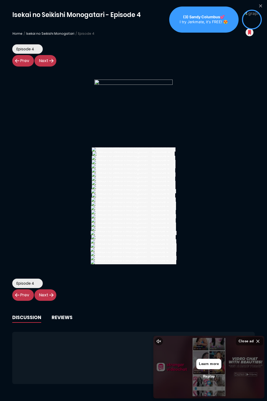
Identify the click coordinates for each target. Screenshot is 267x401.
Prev (24, 61)
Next (43, 61)
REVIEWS (62, 317)
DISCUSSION (26, 317)
